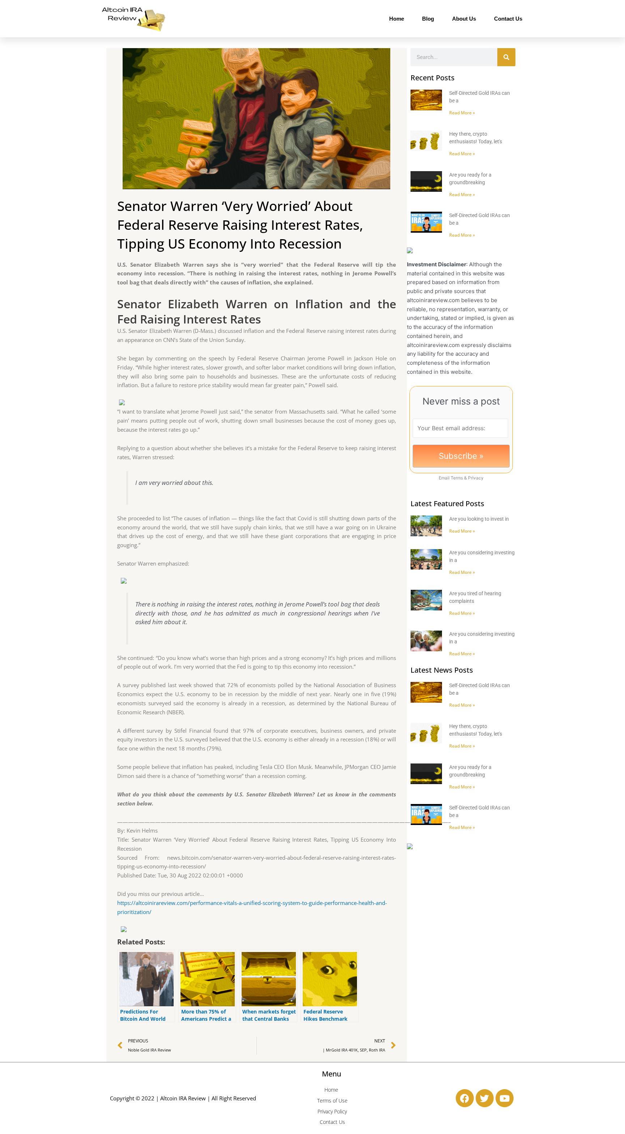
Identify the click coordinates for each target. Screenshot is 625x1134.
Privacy (476, 478)
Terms (457, 478)
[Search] (506, 57)
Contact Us (508, 19)
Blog (428, 19)
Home (396, 19)
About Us (464, 19)
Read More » (462, 113)
